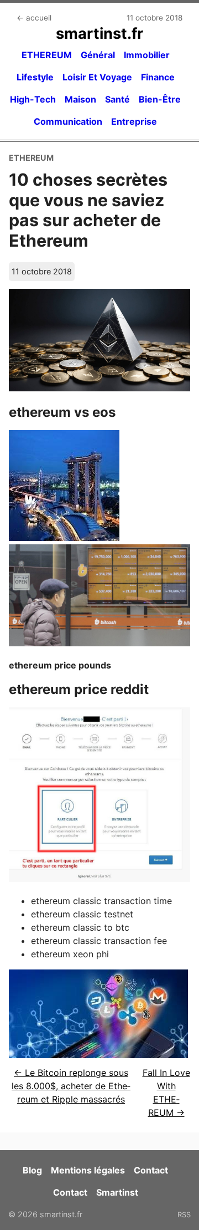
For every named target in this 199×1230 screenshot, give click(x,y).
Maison (80, 99)
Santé (117, 99)
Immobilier (147, 54)
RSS (184, 1214)
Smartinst (117, 1192)
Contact (151, 1170)
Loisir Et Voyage (97, 77)
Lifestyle (35, 77)
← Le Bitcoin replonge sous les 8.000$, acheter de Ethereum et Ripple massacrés (71, 1086)
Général (98, 54)
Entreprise (134, 121)
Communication (68, 121)
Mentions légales (88, 1170)
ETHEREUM (47, 54)
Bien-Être (160, 99)
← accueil (34, 17)
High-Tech (33, 99)
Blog (32, 1170)
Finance (158, 77)
